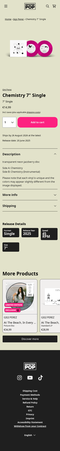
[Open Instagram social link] (19, 377)
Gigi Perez (18, 19)
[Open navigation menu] (5, 6)
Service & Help (30, 398)
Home (8, 19)
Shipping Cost (30, 390)
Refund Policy (30, 402)
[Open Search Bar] (47, 6)
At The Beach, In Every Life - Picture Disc (20, 322)
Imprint (30, 418)
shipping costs (33, 112)
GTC (30, 410)
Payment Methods (30, 394)
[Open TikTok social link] (40, 377)
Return (30, 406)
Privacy (30, 414)
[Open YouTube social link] (30, 377)
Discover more (30, 339)
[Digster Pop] (29, 6)
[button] (30, 194)
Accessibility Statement (30, 422)
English (28, 435)
